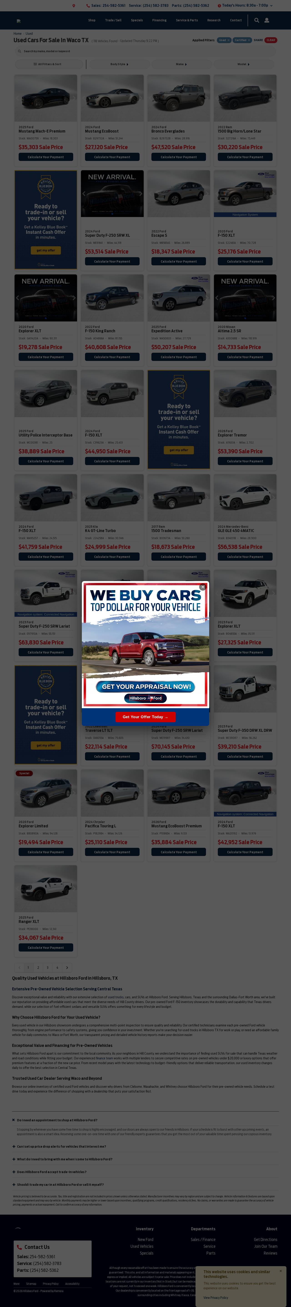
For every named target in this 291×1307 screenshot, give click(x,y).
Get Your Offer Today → (145, 717)
